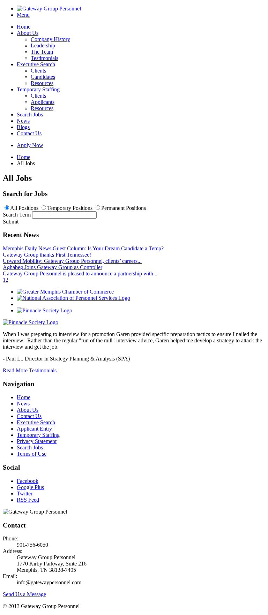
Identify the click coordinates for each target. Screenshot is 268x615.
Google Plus (30, 487)
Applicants (42, 102)
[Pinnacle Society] (44, 310)
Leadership (43, 45)
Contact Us (29, 133)
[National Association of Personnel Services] (73, 298)
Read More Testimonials (30, 370)
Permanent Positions (123, 208)
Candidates (43, 77)
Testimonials (44, 58)
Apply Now (30, 145)
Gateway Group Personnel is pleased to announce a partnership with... (80, 273)
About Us (27, 33)
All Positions (24, 208)
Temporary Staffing (38, 89)
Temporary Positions (69, 208)
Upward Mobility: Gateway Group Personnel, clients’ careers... (72, 261)
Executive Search (36, 64)
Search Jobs (30, 114)
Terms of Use (31, 454)
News (23, 121)
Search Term (17, 215)
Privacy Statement (37, 441)
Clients (38, 71)
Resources (42, 83)
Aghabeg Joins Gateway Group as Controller (52, 267)
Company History (50, 39)
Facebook (27, 481)
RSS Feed (28, 500)
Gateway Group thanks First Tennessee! (47, 255)
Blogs (23, 127)
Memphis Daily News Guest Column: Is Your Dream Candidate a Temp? (83, 248)
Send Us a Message (24, 594)
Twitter (24, 493)
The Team (42, 52)
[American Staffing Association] (30, 322)
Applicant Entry (34, 429)
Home (23, 27)
